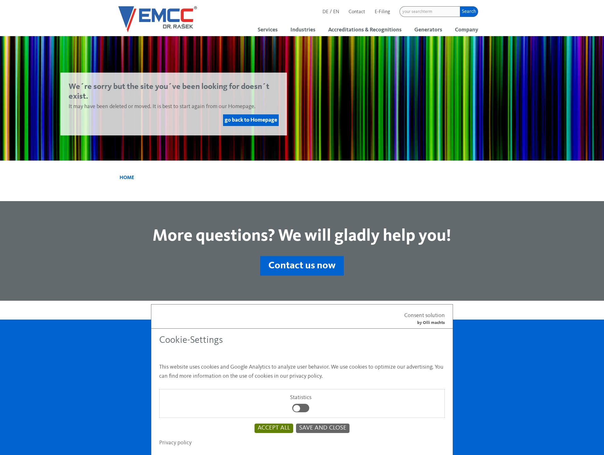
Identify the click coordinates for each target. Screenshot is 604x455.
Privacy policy (175, 443)
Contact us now (302, 266)
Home (127, 177)
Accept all (274, 428)
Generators (428, 30)
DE (326, 11)
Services (268, 30)
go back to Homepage (251, 120)
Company (466, 30)
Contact (357, 11)
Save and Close (322, 428)
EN (336, 11)
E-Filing (382, 11)
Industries (303, 30)
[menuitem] (269, 30)
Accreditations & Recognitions (365, 30)
